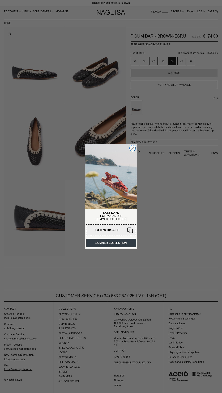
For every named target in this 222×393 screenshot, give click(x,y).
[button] (111, 230)
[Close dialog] (133, 148)
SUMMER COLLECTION (111, 242)
